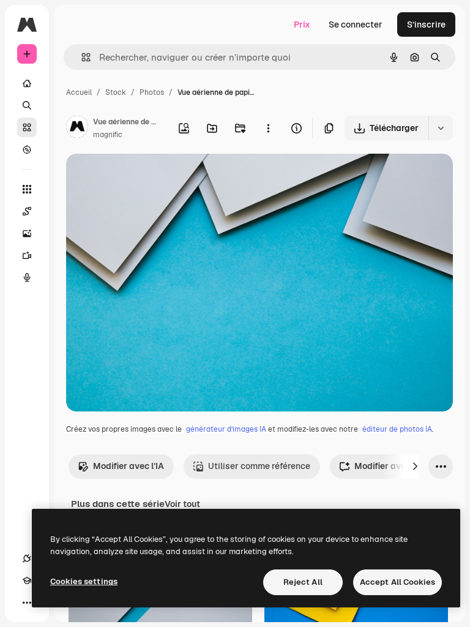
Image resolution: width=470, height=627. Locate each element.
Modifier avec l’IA (128, 465)
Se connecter (355, 24)
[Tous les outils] (27, 189)
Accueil (79, 92)
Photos (152, 92)
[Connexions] (27, 558)
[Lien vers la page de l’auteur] (77, 128)
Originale (146, 177)
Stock (115, 92)
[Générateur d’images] (27, 233)
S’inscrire (426, 24)
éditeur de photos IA (397, 429)
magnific (107, 135)
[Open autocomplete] (81, 57)
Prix (302, 24)
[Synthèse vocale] (27, 277)
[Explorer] (27, 149)
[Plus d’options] (268, 128)
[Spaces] (27, 211)
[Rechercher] (27, 105)
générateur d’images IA (226, 429)
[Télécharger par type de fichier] (440, 128)
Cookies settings (84, 581)
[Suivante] (415, 466)
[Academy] (27, 580)
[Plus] (27, 602)
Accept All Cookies (397, 582)
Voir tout (182, 503)
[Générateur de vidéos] (27, 255)
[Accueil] (27, 83)
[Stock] (27, 127)
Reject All (303, 582)
